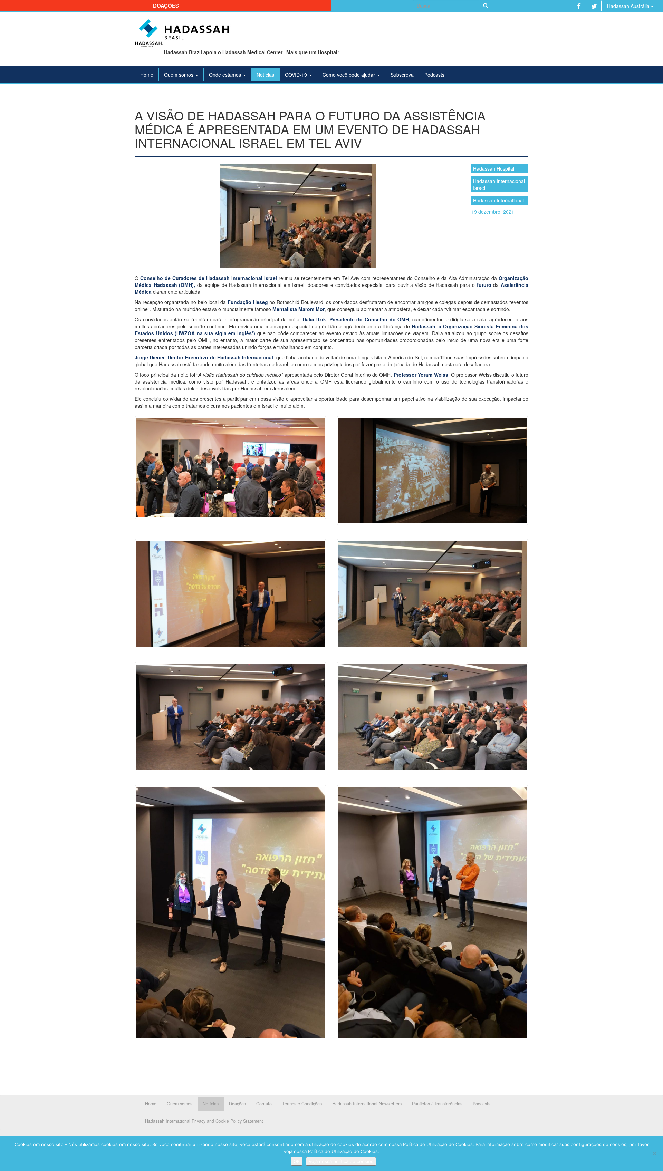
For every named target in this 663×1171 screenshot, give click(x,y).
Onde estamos (225, 74)
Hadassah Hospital (493, 168)
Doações (166, 5)
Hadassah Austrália (629, 5)
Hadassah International (498, 200)
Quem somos (179, 74)
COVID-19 (296, 74)
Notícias (265, 74)
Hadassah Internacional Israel (499, 184)
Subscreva (402, 74)
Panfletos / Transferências (437, 1104)
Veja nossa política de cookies (341, 1161)
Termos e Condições (302, 1104)
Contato (264, 1104)
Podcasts (434, 74)
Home (146, 74)
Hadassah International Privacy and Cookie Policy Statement (204, 1121)
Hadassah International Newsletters (367, 1104)
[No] (654, 1153)
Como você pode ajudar (349, 74)
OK (297, 1161)
